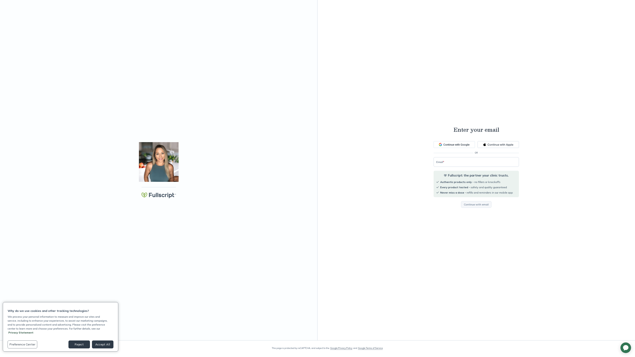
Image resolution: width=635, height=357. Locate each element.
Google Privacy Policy (341, 348)
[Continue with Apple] (498, 144)
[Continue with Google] (454, 144)
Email (440, 162)
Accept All (102, 344)
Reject (79, 344)
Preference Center (22, 344)
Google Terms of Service (370, 348)
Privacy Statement (20, 332)
